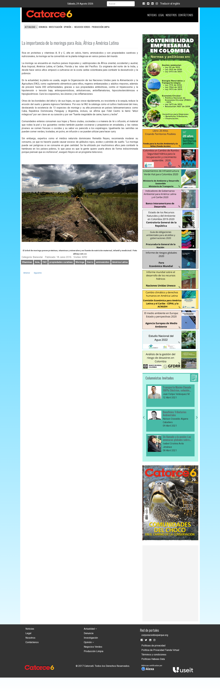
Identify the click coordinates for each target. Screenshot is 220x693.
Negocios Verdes (82, 26)
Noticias (152, 15)
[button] (144, 436)
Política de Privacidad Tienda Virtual (160, 650)
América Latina (120, 262)
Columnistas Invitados (159, 378)
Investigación (55, 26)
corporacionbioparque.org (154, 635)
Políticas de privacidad (153, 645)
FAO (45, 262)
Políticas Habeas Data (153, 659)
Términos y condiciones (153, 654)
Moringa (80, 262)
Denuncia (43, 26)
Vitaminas (27, 262)
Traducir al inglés (170, 3)
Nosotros (171, 15)
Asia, (37, 262)
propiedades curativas (61, 262)
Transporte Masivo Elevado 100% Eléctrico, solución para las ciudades (177, 389)
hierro (90, 262)
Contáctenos (185, 15)
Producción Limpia (100, 26)
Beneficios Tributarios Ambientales (174, 414)
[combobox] (121, 3)
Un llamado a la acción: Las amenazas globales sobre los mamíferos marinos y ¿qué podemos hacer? (177, 438)
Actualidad (30, 26)
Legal (161, 15)
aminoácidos (102, 262)
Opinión (67, 26)
